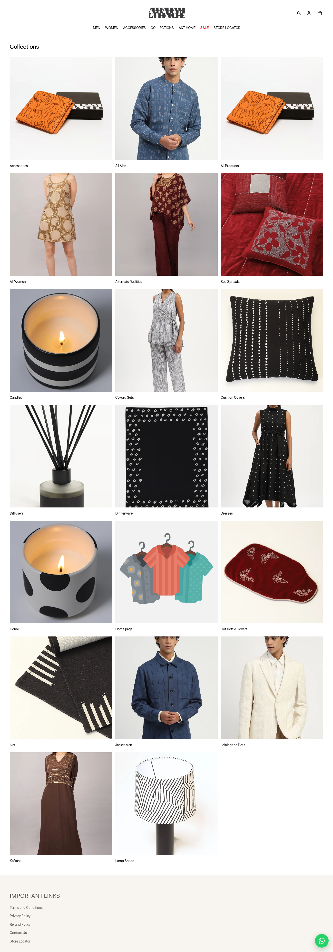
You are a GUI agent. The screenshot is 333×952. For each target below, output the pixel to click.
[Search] (299, 13)
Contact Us (18, 933)
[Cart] (319, 13)
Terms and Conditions (26, 907)
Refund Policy (20, 924)
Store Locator (20, 941)
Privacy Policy (20, 916)
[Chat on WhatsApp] (322, 941)
